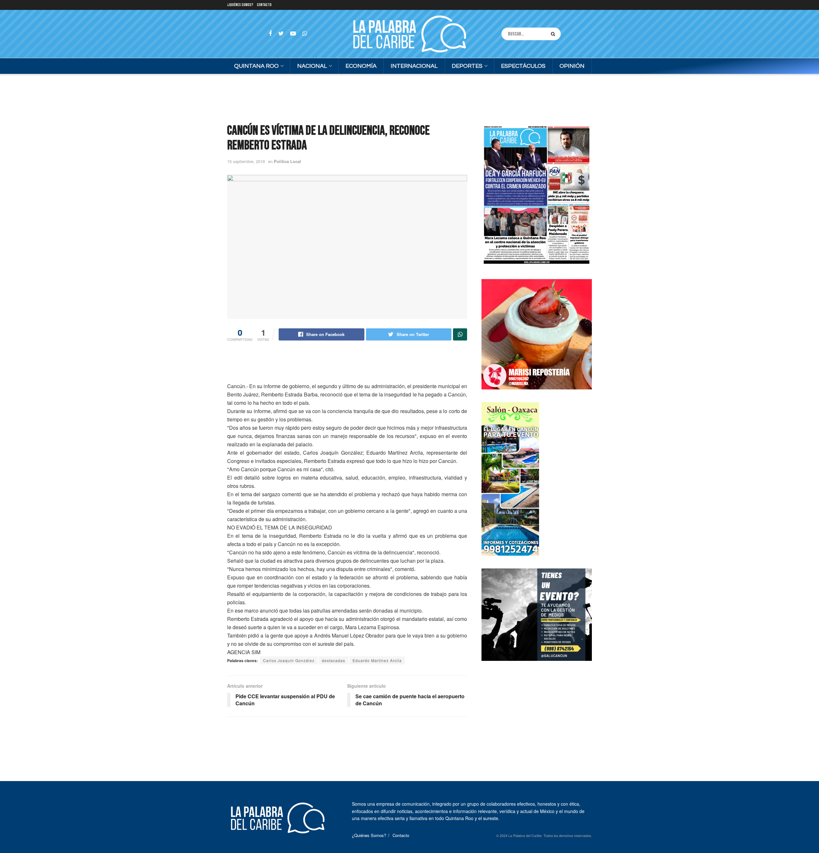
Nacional (312, 66)
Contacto (264, 5)
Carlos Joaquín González (288, 660)
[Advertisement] (409, 97)
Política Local (287, 161)
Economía (361, 66)
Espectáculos (523, 66)
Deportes (467, 66)
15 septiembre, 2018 (246, 161)
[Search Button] (554, 33)
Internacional (414, 66)
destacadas (333, 660)
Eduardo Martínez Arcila (377, 660)
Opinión (572, 66)
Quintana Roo (256, 66)
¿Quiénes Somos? (240, 5)
